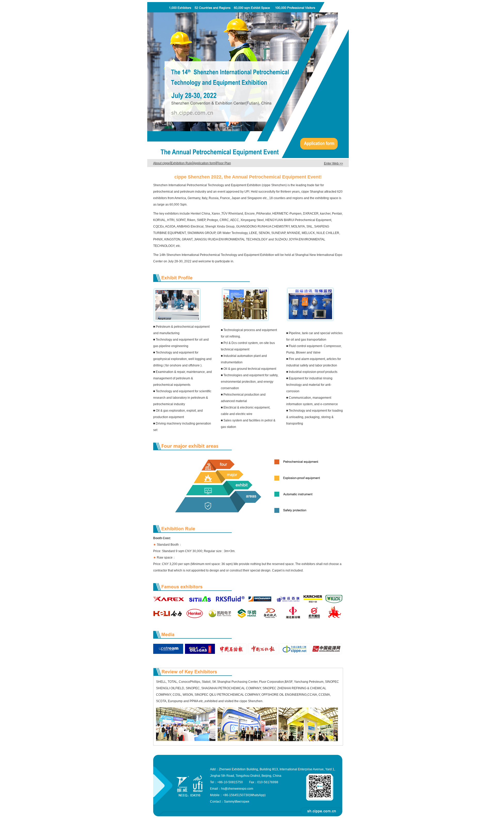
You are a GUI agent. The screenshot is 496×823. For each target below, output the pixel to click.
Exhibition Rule (181, 163)
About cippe (161, 163)
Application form (204, 163)
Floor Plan (223, 163)
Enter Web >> (333, 163)
